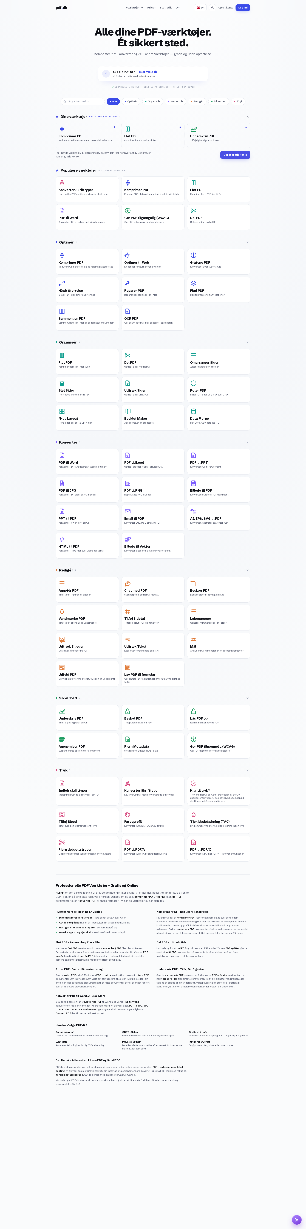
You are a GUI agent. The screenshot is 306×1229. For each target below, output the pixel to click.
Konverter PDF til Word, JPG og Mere (81, 996)
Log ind (243, 7)
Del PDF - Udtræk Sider (172, 942)
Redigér (198, 101)
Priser (151, 7)
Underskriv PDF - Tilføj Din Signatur (180, 969)
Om (178, 7)
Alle (114, 101)
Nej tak (272, 1219)
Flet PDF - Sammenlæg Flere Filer (78, 942)
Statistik (166, 7)
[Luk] (247, 116)
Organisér (154, 101)
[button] (153, 73)
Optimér (132, 101)
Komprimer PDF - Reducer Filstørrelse (183, 911)
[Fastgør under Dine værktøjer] (114, 180)
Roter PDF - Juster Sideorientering (79, 969)
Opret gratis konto (235, 154)
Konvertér (177, 101)
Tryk (239, 101)
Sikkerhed (220, 101)
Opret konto (225, 7)
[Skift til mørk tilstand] (212, 7)
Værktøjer (133, 7)
